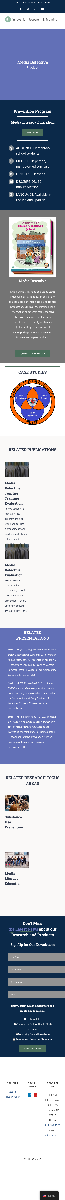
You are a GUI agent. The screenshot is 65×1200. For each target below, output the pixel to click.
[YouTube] (35, 1095)
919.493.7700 (52, 1125)
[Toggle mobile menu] (58, 24)
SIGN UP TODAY (32, 1048)
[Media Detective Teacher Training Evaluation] (17, 464)
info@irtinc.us (44, 2)
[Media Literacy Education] (17, 854)
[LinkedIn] (29, 1095)
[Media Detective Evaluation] (17, 546)
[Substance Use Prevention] (17, 798)
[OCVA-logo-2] (32, 402)
